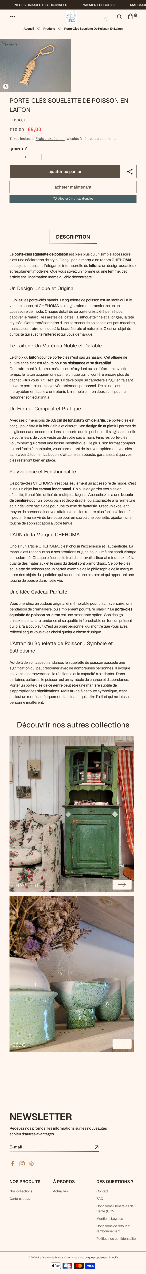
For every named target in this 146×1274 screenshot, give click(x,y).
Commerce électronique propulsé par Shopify (91, 1257)
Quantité (19, 149)
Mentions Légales (109, 1219)
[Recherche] (119, 16)
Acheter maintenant (73, 187)
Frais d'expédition (50, 139)
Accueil (29, 28)
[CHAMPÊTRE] (72, 814)
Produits (49, 28)
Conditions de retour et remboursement (113, 1228)
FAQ (99, 1199)
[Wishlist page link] (106, 19)
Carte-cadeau (20, 1199)
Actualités (60, 1191)
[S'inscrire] (96, 1147)
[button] (13, 16)
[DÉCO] (72, 974)
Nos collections (21, 1191)
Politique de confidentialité (116, 1239)
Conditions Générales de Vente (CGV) (115, 1208)
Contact (102, 1191)
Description (73, 237)
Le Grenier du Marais (50, 1257)
